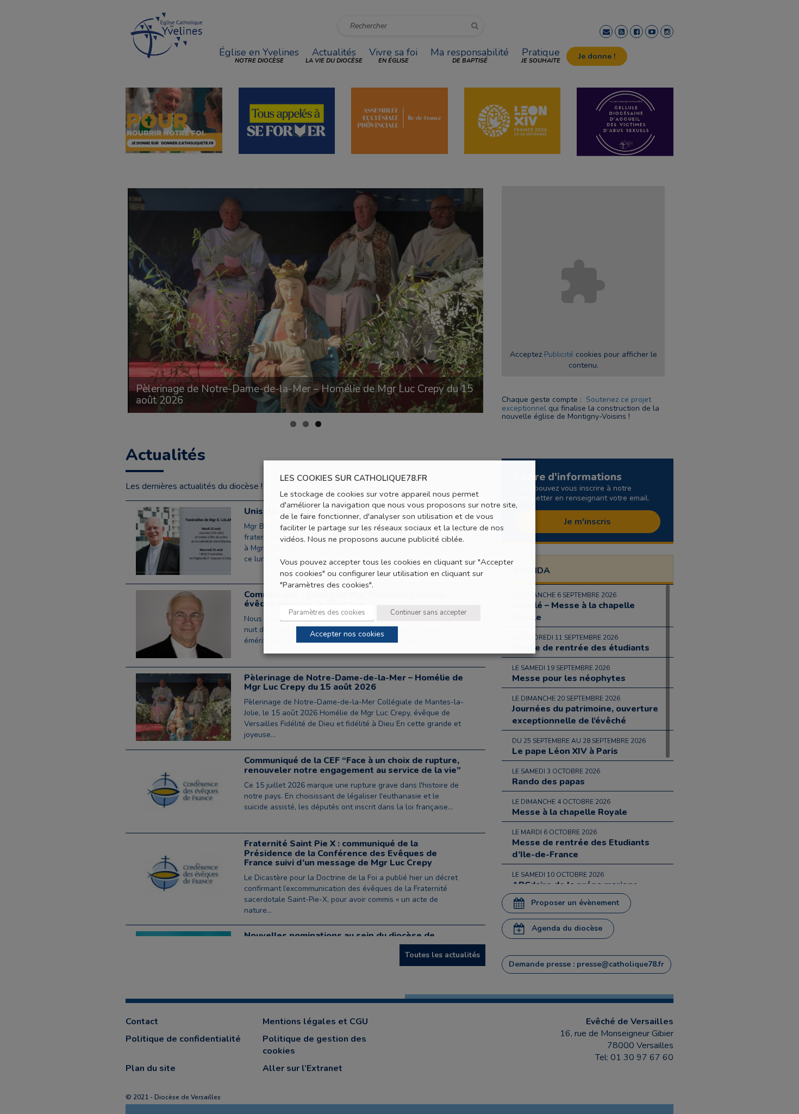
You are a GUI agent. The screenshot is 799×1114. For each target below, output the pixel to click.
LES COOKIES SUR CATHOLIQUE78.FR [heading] (353, 478)
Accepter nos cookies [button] (347, 634)
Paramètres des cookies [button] (327, 613)
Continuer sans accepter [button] (428, 613)
